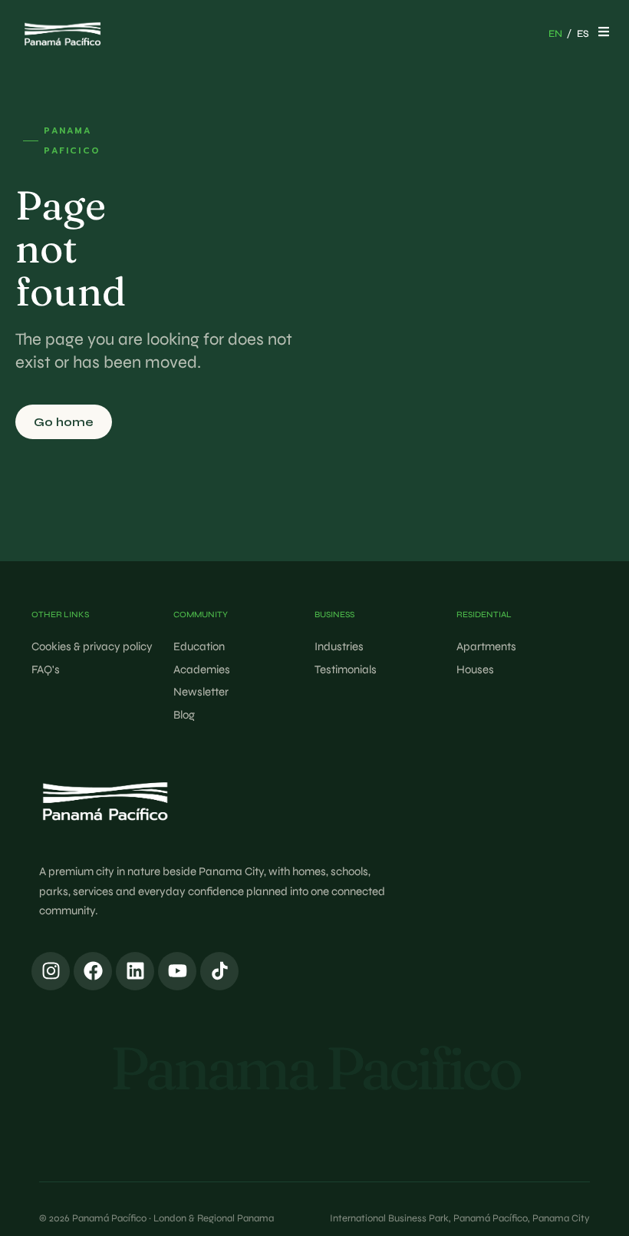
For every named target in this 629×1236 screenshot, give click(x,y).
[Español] (583, 35)
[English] (555, 35)
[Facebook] (93, 971)
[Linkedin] (135, 971)
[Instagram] (50, 971)
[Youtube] (177, 971)
